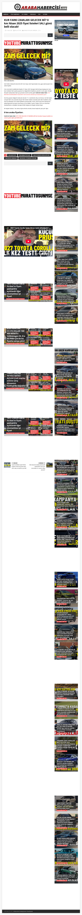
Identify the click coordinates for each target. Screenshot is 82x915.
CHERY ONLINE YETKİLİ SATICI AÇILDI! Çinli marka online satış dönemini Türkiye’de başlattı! (16, 379)
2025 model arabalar (11, 158)
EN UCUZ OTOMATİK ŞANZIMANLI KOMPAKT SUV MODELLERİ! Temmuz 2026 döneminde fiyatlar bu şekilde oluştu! (66, 539)
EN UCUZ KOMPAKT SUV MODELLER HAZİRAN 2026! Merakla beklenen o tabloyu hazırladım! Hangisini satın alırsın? (66, 857)
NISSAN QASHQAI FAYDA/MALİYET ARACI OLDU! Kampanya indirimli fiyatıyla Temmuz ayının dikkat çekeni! (65, 616)
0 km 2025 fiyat (12, 155)
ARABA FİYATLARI (28, 30)
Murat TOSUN (18, 30)
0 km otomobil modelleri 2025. (41, 155)
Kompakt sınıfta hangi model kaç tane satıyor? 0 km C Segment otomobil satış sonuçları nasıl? (65, 522)
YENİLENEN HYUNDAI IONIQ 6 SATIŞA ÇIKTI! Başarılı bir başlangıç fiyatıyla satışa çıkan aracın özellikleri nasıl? (66, 316)
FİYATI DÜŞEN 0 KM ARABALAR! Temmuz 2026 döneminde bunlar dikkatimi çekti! (66, 505)
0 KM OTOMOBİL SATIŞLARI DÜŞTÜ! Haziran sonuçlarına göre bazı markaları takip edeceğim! (66, 693)
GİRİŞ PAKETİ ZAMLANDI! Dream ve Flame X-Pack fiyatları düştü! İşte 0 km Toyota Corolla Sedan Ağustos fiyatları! (65, 186)
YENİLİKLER (33, 14)
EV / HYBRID (25, 14)
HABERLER (5, 14)
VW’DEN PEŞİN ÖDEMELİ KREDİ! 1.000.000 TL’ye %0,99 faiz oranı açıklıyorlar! (66, 358)
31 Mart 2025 (9, 30)
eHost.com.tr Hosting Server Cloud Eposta (23, 911)
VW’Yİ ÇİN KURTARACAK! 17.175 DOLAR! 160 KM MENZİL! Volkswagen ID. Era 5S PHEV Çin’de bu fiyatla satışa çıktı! (16, 333)
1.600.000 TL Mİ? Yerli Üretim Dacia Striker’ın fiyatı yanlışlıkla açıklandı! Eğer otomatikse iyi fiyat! (15, 289)
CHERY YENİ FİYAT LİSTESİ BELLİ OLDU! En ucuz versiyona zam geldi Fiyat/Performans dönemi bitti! (65, 263)
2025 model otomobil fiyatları (27, 158)
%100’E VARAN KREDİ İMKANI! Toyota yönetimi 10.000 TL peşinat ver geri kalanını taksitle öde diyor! (66, 841)
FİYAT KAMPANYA (15, 14)
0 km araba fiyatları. (24, 155)
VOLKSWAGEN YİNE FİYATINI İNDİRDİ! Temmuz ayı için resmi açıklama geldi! (66, 600)
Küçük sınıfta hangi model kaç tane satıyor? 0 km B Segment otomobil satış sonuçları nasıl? (65, 581)
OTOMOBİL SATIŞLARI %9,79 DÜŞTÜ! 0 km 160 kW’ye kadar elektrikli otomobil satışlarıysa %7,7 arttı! (66, 652)
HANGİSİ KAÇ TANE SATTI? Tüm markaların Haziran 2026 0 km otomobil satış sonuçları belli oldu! (65, 634)
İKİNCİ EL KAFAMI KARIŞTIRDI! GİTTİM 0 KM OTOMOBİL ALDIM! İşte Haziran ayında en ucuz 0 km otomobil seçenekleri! (66, 728)
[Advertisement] (28, 178)
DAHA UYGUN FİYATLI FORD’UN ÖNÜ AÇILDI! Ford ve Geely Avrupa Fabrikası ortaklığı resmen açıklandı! (65, 298)
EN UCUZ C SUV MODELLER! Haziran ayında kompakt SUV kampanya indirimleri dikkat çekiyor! (65, 764)
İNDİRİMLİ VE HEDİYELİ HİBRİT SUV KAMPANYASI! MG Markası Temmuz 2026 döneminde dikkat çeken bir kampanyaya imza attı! (66, 392)
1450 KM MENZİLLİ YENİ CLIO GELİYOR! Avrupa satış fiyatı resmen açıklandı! (66, 876)
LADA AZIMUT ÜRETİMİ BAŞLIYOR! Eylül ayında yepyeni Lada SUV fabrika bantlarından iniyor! (65, 805)
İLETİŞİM (45, 14)
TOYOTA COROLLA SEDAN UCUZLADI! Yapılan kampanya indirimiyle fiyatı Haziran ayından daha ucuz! (66, 428)
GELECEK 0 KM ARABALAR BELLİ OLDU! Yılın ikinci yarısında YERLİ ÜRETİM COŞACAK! (65, 375)
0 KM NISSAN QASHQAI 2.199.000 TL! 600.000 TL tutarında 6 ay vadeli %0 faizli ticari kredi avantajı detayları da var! (65, 280)
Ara (50, 35)
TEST (39, 14)
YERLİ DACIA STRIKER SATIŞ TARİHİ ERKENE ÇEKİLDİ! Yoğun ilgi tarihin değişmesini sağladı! (65, 410)
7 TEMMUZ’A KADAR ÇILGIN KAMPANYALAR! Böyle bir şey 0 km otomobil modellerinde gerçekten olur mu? (66, 711)
